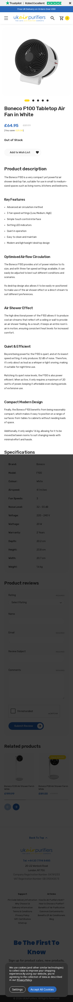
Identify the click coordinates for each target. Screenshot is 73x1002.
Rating (36, 595)
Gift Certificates (22, 919)
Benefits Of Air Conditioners (51, 915)
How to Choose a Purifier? (51, 903)
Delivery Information (22, 907)
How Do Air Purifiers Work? (51, 900)
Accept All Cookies (42, 989)
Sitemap (22, 923)
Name (11, 614)
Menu (6, 18)
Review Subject (36, 651)
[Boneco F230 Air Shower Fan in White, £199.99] (19, 767)
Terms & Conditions (22, 911)
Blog (51, 919)
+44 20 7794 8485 (39, 860)
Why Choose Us (22, 903)
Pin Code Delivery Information (22, 900)
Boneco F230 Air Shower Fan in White (19, 787)
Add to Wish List (20, 152)
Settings (17, 989)
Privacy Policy (23, 915)
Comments (36, 670)
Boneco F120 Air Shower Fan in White (53, 787)
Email (36, 632)
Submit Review (23, 725)
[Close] (70, 3)
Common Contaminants (51, 911)
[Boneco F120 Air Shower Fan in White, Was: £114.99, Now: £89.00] (53, 767)
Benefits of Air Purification (51, 907)
